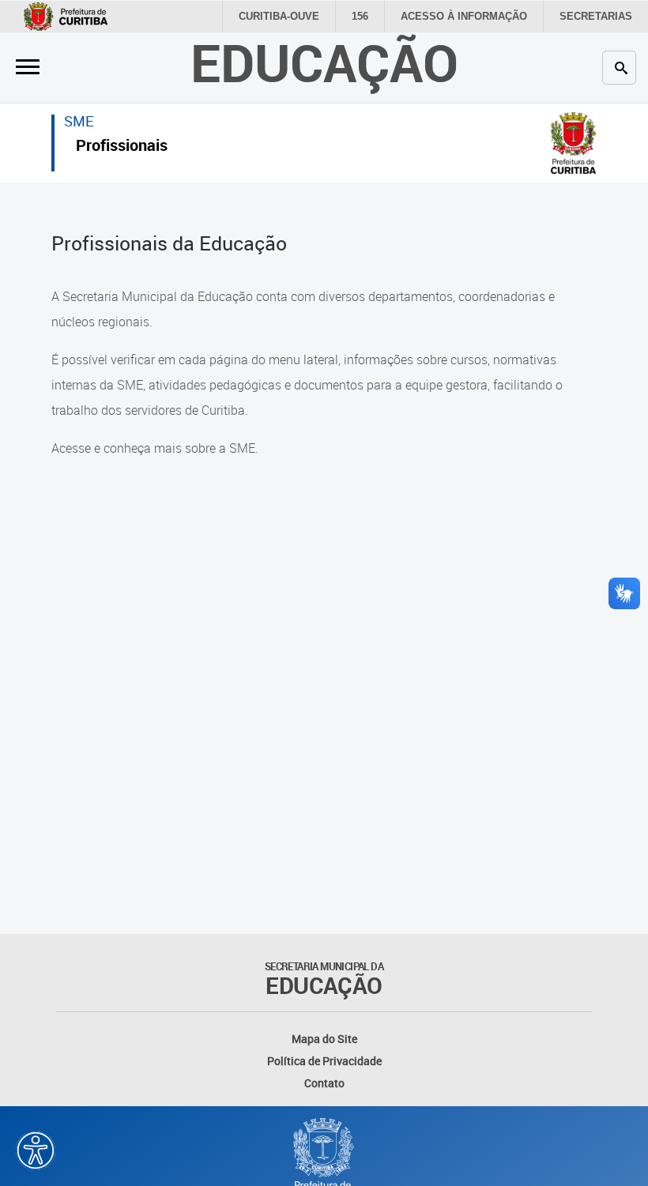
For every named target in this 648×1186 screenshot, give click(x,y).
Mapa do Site (324, 1038)
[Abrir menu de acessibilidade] (35, 1150)
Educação (324, 62)
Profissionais (122, 147)
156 (360, 16)
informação (464, 16)
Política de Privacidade (324, 1060)
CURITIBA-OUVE (279, 16)
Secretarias (595, 16)
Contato (324, 1082)
